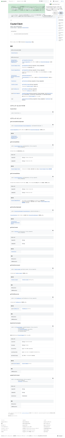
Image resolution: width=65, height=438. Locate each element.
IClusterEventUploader (14, 61)
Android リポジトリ (4, 421)
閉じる (55, 13)
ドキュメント (11, 1)
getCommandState (25, 65)
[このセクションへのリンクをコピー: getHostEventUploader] (22, 207)
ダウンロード (3, 425)
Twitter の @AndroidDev (26, 423)
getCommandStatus (25, 70)
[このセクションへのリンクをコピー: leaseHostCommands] (22, 323)
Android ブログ (24, 425)
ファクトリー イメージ (4, 428)
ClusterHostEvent (25, 77)
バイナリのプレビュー (4, 426)
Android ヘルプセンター (47, 421)
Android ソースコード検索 (21, 1)
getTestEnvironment (26, 84)
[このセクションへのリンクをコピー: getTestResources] (20, 294)
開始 (61, 13)
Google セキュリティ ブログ (27, 426)
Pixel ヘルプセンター (47, 423)
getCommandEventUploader (27, 60)
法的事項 (14, 435)
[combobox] (44, 1)
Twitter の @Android (25, 421)
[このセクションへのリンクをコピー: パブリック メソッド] (22, 118)
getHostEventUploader (26, 75)
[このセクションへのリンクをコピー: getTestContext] (19, 227)
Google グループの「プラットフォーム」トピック (30, 428)
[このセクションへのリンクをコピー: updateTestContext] (21, 375)
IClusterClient (25, 27)
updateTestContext (26, 98)
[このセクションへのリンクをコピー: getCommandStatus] (21, 173)
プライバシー (24, 435)
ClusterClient (14, 52)
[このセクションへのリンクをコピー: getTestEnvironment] (21, 265)
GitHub (2, 431)
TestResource (16, 88)
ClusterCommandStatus (15, 70)
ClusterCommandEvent (14, 62)
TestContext (13, 81)
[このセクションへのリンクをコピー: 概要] (14, 46)
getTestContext (25, 81)
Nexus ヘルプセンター (47, 425)
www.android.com (47, 426)
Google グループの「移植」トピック (28, 431)
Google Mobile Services (47, 428)
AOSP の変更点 (35, 10)
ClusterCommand (16, 93)
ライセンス (19, 435)
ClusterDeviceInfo (23, 329)
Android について (4, 435)
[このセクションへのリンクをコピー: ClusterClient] (17, 109)
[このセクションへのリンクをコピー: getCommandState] (20, 142)
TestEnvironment (14, 84)
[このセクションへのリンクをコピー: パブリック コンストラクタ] (26, 106)
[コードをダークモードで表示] (53, 112)
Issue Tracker (46, 431)
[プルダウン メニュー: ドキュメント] (14, 1)
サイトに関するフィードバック (32, 435)
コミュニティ (10, 435)
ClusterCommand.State (15, 65)
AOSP (11, 20)
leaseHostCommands (26, 93)
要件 (2, 423)
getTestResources (25, 88)
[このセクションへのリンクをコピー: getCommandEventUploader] (25, 121)
